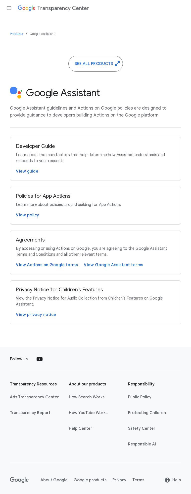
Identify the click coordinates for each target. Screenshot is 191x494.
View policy (27, 215)
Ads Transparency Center (34, 397)
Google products (90, 480)
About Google (54, 480)
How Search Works (86, 397)
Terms (138, 480)
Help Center (80, 428)
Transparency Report (30, 412)
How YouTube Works (88, 412)
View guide (27, 171)
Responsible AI (142, 444)
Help (176, 480)
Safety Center (141, 428)
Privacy (119, 480)
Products (17, 34)
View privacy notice (36, 314)
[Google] (19, 480)
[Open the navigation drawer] (9, 8)
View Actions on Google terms (47, 264)
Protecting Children (147, 412)
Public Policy (139, 397)
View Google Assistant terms (113, 264)
